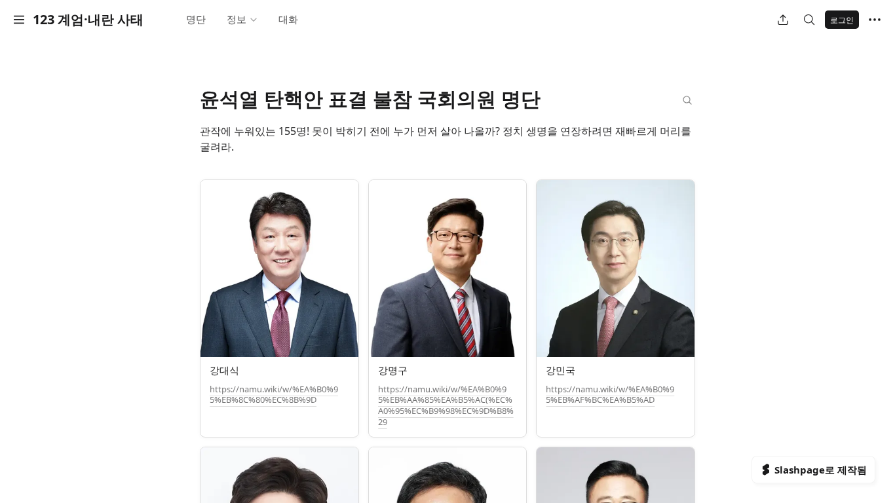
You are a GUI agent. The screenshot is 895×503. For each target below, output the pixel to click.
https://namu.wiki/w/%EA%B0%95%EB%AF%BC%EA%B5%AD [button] (610, 394)
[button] (19, 19)
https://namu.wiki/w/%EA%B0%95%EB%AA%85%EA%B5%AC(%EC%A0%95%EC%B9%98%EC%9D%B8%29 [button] (446, 405)
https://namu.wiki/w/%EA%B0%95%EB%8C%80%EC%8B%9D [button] (274, 394)
